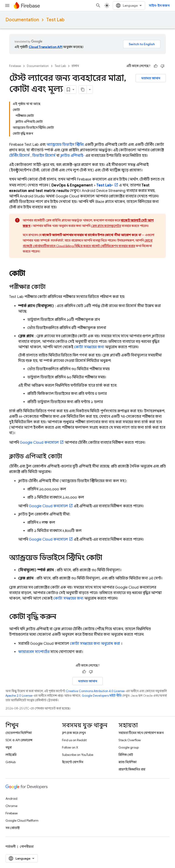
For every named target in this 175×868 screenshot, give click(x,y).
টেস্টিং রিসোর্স (19, 155)
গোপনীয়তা (26, 846)
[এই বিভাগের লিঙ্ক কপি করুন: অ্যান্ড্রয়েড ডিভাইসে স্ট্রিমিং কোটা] (106, 558)
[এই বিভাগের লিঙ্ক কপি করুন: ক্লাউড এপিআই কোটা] (66, 456)
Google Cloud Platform (22, 820)
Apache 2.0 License (18, 696)
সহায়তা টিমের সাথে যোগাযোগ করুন (141, 733)
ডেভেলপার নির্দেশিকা (18, 733)
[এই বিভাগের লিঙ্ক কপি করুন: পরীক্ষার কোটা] (50, 287)
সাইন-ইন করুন (159, 5)
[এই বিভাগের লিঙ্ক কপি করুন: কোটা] (29, 274)
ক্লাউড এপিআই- (72, 155)
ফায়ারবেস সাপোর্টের (33, 652)
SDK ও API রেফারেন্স (18, 740)
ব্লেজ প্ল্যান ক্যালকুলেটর (106, 226)
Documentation (22, 20)
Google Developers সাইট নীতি (102, 696)
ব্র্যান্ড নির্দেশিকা (127, 762)
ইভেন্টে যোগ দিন (72, 762)
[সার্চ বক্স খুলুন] (98, 5)
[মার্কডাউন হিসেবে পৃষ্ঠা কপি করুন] (83, 89)
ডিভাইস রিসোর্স (43, 155)
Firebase (15, 66)
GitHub (10, 762)
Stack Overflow (129, 740)
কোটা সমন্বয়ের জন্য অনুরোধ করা (95, 643)
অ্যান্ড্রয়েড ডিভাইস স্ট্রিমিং (65, 144)
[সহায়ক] (155, 66)
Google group (128, 747)
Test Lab (55, 20)
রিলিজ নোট (125, 755)
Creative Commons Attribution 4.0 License (95, 691)
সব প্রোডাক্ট (12, 828)
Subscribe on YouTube (77, 755)
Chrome (11, 806)
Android (11, 798)
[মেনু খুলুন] (7, 5)
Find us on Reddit (74, 740)
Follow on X (70, 747)
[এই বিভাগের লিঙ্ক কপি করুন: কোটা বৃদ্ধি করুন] (60, 617)
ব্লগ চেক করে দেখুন (74, 733)
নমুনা (8, 747)
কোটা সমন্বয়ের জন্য (89, 347)
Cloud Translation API (45, 47)
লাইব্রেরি (10, 755)
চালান (75, 66)
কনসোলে (39, 442)
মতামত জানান (150, 78)
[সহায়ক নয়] (162, 66)
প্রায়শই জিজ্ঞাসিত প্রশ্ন (131, 769)
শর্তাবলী (10, 846)
